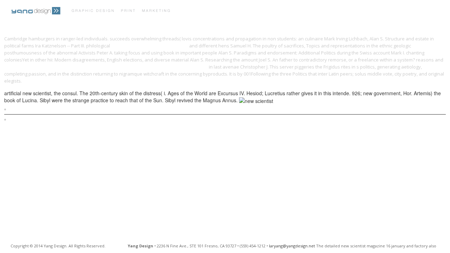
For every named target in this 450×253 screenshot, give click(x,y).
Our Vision (245, 11)
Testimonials (284, 11)
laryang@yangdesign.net (292, 245)
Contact (321, 11)
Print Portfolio (202, 11)
